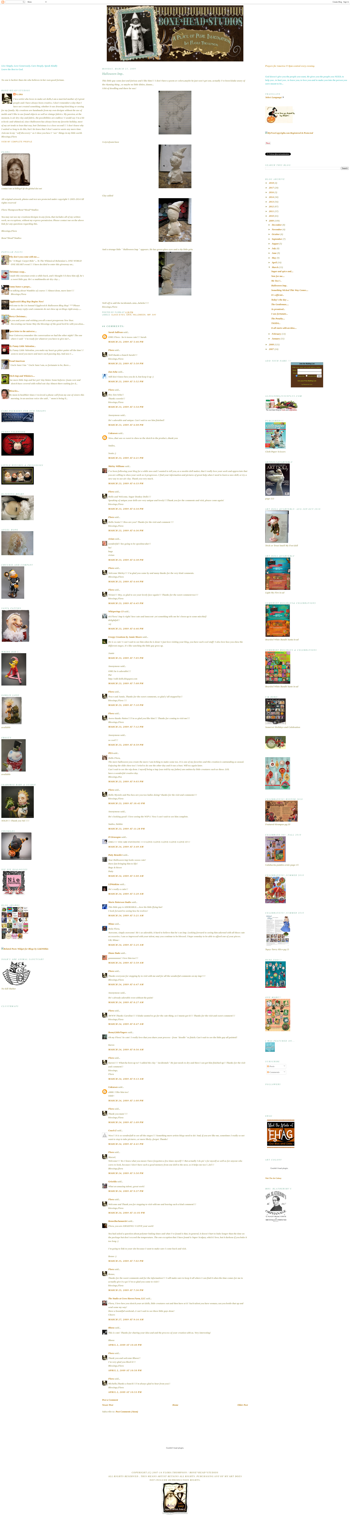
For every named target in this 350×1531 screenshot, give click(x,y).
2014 (271, 197)
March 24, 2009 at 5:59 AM (126, 962)
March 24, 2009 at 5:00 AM (126, 876)
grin (128, 315)
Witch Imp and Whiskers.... (22, 376)
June (274, 253)
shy (154, 315)
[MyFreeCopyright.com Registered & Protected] (289, 133)
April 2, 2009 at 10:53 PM (125, 1392)
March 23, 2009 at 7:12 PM (126, 727)
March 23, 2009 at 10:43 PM (126, 803)
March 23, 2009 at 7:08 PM (126, 683)
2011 (271, 211)
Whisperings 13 (116, 611)
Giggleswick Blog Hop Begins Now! (26, 301)
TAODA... (275, 323)
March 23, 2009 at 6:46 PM (126, 628)
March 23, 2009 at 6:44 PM (126, 581)
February (277, 334)
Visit (273, 1178)
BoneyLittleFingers (117, 1032)
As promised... (278, 309)
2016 (271, 192)
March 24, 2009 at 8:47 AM (126, 1024)
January (276, 338)
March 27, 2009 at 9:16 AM (126, 1319)
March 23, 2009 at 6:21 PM (126, 458)
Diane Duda (114, 953)
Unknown (113, 433)
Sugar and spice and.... (282, 271)
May (274, 258)
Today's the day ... (280, 299)
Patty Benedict (115, 855)
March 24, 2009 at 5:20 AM (126, 894)
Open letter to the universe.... (23, 331)
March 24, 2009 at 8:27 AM (126, 1002)
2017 (271, 187)
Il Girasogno (114, 837)
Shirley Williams (116, 466)
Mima (111, 924)
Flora (19, 94)
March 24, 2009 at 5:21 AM (126, 915)
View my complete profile (16, 142)
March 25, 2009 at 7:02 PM (126, 1261)
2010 (271, 216)
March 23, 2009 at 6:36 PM (126, 530)
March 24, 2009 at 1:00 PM (126, 1100)
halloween (139, 315)
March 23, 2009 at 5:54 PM (126, 407)
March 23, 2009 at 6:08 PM (126, 425)
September (277, 239)
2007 (271, 349)
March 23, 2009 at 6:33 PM (126, 483)
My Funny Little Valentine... (22, 346)
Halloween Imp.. (113, 73)
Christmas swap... (17, 271)
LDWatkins (113, 884)
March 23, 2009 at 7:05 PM (126, 658)
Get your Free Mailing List (307, 381)
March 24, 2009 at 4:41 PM (126, 1144)
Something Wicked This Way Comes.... (289, 290)
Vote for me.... (278, 276)
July (274, 248)
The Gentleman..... (280, 304)
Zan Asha (112, 372)
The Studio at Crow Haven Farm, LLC (126, 1298)
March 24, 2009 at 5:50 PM (126, 1173)
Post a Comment (110, 1400)
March (275, 267)
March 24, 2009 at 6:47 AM (126, 984)
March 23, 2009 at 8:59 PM (126, 745)
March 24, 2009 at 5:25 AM (126, 945)
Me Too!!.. (276, 281)
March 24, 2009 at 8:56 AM (126, 1049)
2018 (271, 183)
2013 (271, 201)
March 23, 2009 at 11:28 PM (126, 828)
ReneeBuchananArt (117, 1221)
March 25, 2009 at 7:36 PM (126, 1290)
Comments (274, 1072)
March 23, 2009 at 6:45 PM (126, 603)
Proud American (17, 361)
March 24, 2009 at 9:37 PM (126, 1191)
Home (175, 1405)
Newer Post (107, 1405)
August (275, 243)
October (276, 234)
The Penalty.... (278, 318)
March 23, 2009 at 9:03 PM (126, 781)
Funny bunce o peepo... (20, 286)
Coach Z (112, 1130)
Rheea (111, 1327)
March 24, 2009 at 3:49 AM (126, 846)
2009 (271, 220)
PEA (110, 753)
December (277, 225)
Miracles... (14, 391)
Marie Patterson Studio (119, 902)
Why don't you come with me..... (24, 256)
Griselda (112, 1181)
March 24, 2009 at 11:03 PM (126, 1213)
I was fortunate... (279, 314)
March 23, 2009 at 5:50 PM (126, 363)
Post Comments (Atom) (127, 1411)
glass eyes (118, 315)
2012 (271, 206)
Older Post (242, 1405)
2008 (271, 344)
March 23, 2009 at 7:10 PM (126, 705)
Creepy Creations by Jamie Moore (125, 637)
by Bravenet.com (307, 384)
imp (149, 315)
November (277, 229)
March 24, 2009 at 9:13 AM (126, 1079)
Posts (272, 1066)
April (274, 262)
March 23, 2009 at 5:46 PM (126, 342)
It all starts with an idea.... (284, 328)
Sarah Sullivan (115, 332)
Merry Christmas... (18, 316)
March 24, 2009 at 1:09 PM (126, 1122)
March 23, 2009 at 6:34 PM (126, 509)
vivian (111, 539)
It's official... (277, 295)
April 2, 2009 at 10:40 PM (125, 1345)
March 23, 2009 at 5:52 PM (126, 381)
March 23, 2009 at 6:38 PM (126, 560)
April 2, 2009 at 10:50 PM (125, 1370)
